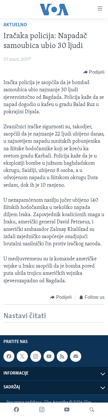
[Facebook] (16, 410)
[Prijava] (75, 356)
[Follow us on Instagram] (35, 356)
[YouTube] (67, 410)
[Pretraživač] (92, 410)
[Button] (94, 72)
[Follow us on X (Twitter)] (22, 356)
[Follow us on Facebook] (8, 356)
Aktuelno (15, 25)
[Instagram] (42, 410)
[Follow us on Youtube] (48, 356)
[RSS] (62, 356)
